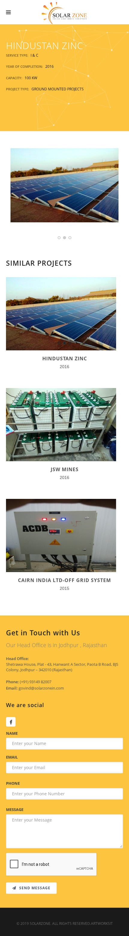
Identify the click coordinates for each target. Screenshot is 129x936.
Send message (34, 888)
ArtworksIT (102, 923)
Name (12, 733)
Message (14, 809)
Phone (13, 783)
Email (12, 757)
